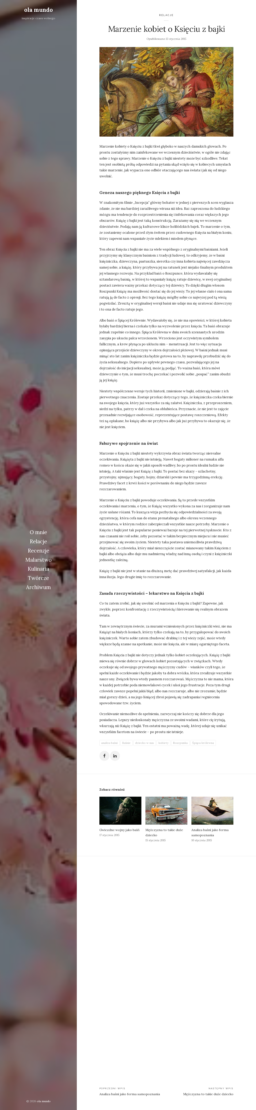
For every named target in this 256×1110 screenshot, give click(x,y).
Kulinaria (38, 568)
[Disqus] (166, 911)
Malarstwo (38, 559)
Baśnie (126, 743)
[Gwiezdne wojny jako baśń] (120, 811)
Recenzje (38, 550)
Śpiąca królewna (203, 743)
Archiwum (38, 587)
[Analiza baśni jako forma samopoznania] (212, 811)
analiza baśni (109, 743)
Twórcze (38, 578)
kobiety (163, 743)
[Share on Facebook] (104, 756)
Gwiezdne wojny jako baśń (119, 830)
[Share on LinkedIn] (115, 756)
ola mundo (38, 9)
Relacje (38, 541)
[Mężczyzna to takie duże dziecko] (166, 811)
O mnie (38, 532)
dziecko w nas (144, 743)
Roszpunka (180, 743)
